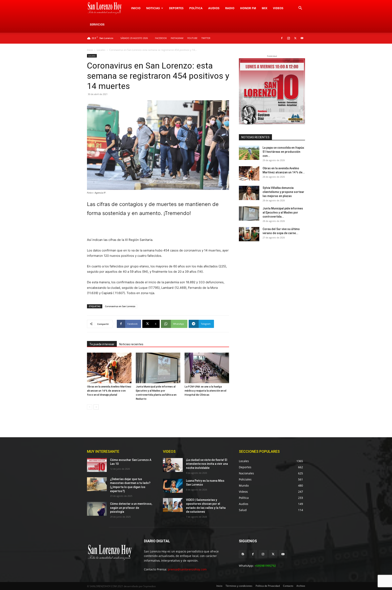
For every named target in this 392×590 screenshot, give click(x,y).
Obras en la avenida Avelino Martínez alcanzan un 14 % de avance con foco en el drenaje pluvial (109, 390)
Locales (101, 50)
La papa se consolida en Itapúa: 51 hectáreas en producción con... (284, 151)
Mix (264, 8)
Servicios (97, 24)
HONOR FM (248, 8)
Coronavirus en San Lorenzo (120, 306)
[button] (300, 8)
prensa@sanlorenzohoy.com (187, 569)
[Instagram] (288, 38)
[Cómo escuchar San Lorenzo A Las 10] (97, 465)
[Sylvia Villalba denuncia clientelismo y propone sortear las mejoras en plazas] (249, 193)
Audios (213, 8)
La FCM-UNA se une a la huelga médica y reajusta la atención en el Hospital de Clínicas (205, 390)
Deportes (176, 8)
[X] (295, 38)
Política (196, 8)
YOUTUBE (192, 38)
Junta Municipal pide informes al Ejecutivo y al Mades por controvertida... (283, 212)
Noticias (153, 8)
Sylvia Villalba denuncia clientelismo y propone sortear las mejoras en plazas (283, 192)
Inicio (135, 8)
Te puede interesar (101, 344)
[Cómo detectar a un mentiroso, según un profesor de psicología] (97, 509)
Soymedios (149, 586)
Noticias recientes (131, 344)
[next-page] (96, 407)
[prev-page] (89, 407)
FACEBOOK (161, 38)
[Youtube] (302, 38)
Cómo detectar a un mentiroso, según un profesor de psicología (131, 507)
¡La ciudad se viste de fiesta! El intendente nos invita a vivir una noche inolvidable (207, 463)
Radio (229, 8)
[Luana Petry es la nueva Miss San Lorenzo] (173, 486)
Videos (278, 8)
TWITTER (205, 38)
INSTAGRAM (177, 38)
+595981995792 (265, 566)
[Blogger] (243, 554)
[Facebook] (282, 38)
